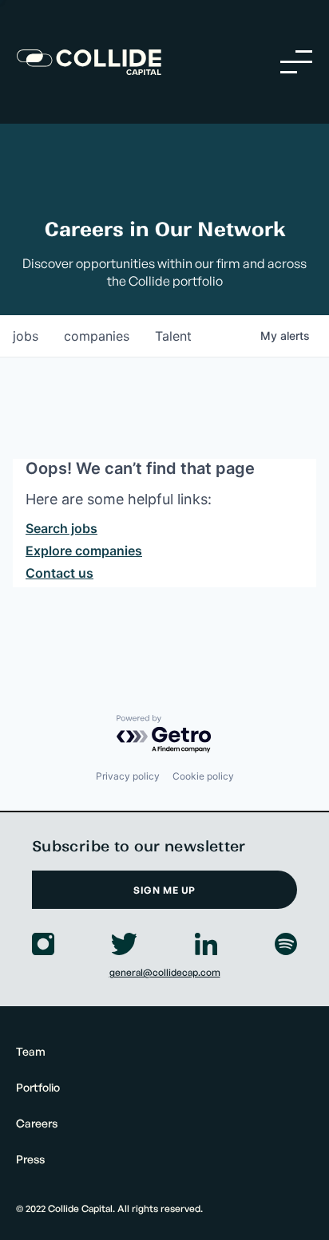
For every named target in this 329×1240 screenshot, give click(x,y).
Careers (36, 1123)
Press (30, 1159)
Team (31, 1051)
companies (96, 336)
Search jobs (61, 528)
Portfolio (38, 1087)
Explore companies (84, 551)
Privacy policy (128, 776)
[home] (89, 62)
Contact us (59, 573)
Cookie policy (203, 776)
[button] (296, 61)
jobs (25, 336)
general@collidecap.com (164, 972)
